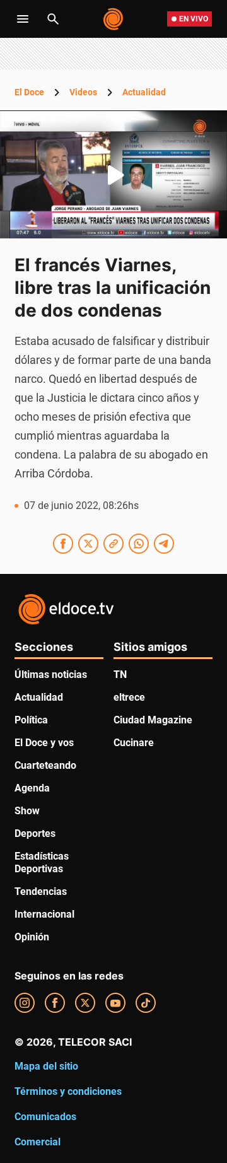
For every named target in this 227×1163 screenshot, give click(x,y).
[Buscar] (53, 19)
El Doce (29, 92)
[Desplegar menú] (22, 18)
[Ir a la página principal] (113, 19)
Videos (83, 92)
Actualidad (144, 92)
